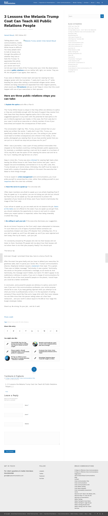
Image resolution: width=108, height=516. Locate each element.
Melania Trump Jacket (12, 322)
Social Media (71, 66)
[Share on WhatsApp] (20, 331)
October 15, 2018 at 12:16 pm (12, 379)
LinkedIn (41, 471)
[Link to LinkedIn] (100, 514)
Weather (70, 71)
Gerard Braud (9, 35)
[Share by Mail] (57, 331)
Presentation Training (74, 59)
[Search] (102, 2)
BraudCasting (71, 35)
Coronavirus (71, 40)
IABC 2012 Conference (74, 46)
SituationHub (71, 64)
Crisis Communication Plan (82, 481)
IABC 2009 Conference (74, 44)
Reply (6, 391)
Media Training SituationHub (82, 504)
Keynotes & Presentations (82, 497)
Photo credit (8, 317)
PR (19, 322)
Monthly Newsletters (74, 53)
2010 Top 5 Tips (72, 28)
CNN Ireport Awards (73, 37)
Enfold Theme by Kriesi (32, 513)
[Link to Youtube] (102, 514)
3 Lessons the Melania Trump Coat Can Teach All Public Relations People (31, 21)
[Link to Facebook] (95, 514)
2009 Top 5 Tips (72, 26)
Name (27, 405)
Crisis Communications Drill (82, 484)
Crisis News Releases (80, 488)
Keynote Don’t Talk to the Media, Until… (85, 493)
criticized (33, 160)
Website (27, 423)
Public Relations (23, 29)
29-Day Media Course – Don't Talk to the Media (81, 30)
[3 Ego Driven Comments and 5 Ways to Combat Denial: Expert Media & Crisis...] (1, 258)
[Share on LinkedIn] (32, 331)
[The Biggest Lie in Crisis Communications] (106, 258)
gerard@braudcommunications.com (13, 475)
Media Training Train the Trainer (83, 506)
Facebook (41, 476)
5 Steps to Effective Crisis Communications (86, 470)
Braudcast (71, 33)
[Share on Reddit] (50, 331)
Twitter (41, 473)
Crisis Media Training (80, 486)
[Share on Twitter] (14, 331)
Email (27, 414)
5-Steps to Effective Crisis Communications (80, 31)
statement (36, 266)
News (69, 55)
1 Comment (14, 29)
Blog (76, 477)
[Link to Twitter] (97, 514)
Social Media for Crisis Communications (78, 68)
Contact (77, 479)
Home (76, 492)
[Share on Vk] (44, 331)
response (7, 181)
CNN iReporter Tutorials (74, 39)
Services (77, 508)
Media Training (72, 51)
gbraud (31, 29)
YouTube (41, 478)
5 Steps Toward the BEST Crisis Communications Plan (20, 378)
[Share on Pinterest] (26, 331)
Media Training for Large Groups (83, 502)
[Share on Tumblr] (38, 331)
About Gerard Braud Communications (85, 475)
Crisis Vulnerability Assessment (83, 490)
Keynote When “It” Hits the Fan (83, 495)
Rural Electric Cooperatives (75, 62)
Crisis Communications (74, 42)
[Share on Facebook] (7, 331)
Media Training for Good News (83, 501)
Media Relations (72, 50)
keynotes (70, 48)
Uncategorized (72, 69)
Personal (70, 57)
